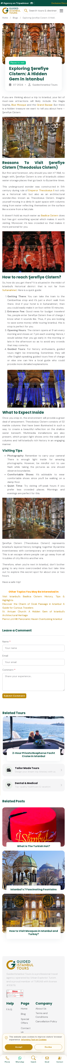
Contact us (26, 1030)
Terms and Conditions (42, 1015)
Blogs (15, 17)
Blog (23, 1014)
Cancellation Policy (46, 1021)
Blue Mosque (18, 104)
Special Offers (25, 1020)
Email (5, 655)
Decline (48, 1047)
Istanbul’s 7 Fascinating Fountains (33, 889)
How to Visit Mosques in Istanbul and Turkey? (33, 932)
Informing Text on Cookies (33, 1039)
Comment (8, 669)
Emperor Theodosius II (41, 190)
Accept (18, 1047)
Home (5, 17)
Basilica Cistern (49, 215)
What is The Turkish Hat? (33, 846)
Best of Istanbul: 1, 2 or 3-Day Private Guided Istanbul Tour (33, 754)
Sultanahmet (9, 290)
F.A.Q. (9, 1009)
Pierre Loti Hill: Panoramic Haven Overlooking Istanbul (32, 619)
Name (6, 641)
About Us (41, 1008)
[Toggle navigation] (61, 10)
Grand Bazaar (44, 104)
